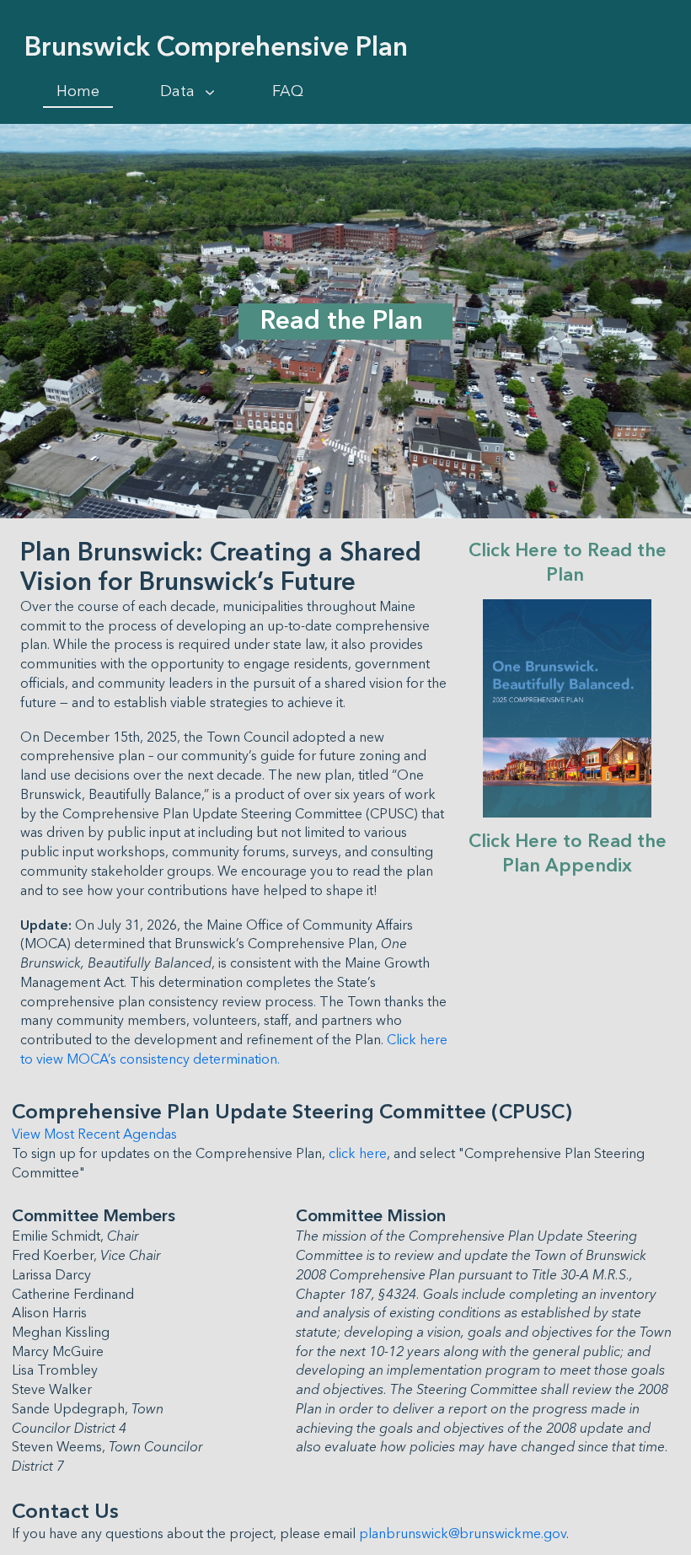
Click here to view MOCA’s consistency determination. (235, 1049)
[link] (78, 92)
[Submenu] (209, 92)
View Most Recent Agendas (94, 1134)
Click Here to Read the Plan (570, 563)
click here (358, 1154)
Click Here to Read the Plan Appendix (570, 853)
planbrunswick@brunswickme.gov (462, 1534)
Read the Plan (345, 321)
